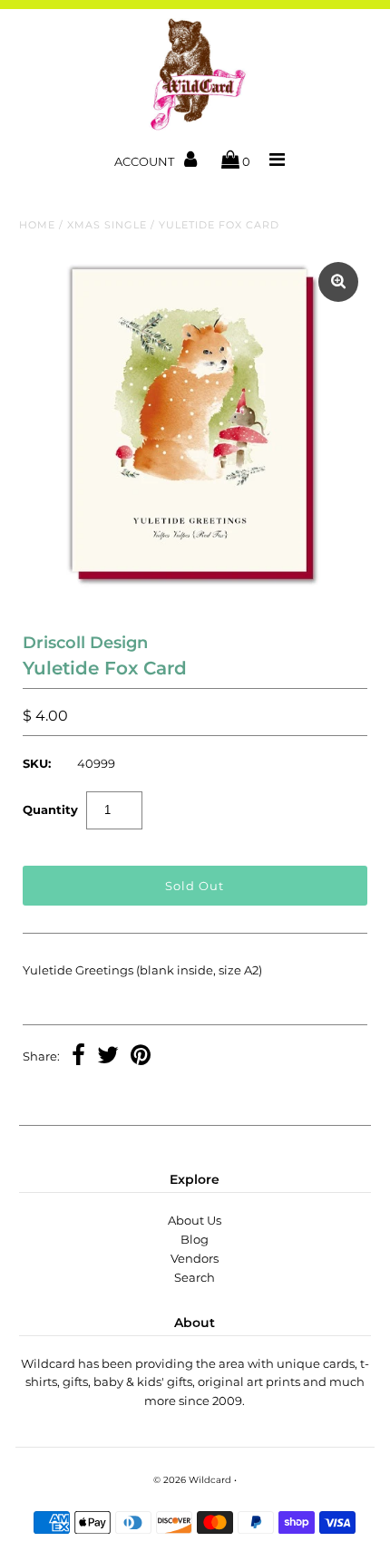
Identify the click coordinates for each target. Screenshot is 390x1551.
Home (37, 224)
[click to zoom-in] (338, 282)
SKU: (37, 763)
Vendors (195, 1258)
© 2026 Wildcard (192, 1480)
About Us (194, 1220)
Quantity (50, 809)
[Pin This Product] (141, 1057)
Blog (194, 1239)
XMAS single (107, 224)
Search (194, 1277)
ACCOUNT (145, 161)
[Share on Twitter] (108, 1057)
